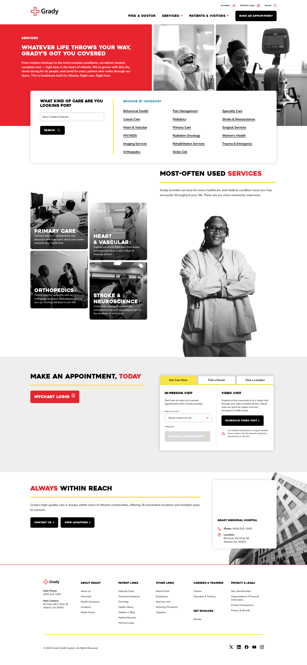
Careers (197, 591)
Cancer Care (131, 119)
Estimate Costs (126, 591)
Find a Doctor (142, 16)
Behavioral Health (135, 111)
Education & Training (204, 596)
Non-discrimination (241, 591)
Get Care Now (178, 380)
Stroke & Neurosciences (238, 119)
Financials (86, 596)
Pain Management (185, 111)
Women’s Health (234, 135)
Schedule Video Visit (241, 420)
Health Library (126, 607)
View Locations (76, 522)
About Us (86, 591)
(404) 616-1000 (52, 594)
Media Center (88, 612)
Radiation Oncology (186, 135)
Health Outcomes (90, 601)
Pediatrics (179, 119)
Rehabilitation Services (189, 144)
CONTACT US (43, 522)
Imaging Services (135, 144)
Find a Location (255, 380)
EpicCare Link (163, 601)
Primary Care (182, 127)
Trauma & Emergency (237, 144)
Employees (162, 596)
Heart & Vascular (135, 127)
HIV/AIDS (130, 135)
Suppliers (161, 612)
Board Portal (162, 591)
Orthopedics (131, 152)
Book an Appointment (256, 15)
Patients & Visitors (207, 16)
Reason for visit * (172, 411)
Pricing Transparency (242, 605)
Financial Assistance (129, 596)
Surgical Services (234, 127)
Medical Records (127, 617)
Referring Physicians (167, 607)
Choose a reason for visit (180, 417)
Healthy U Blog (126, 612)
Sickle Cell (180, 152)
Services (170, 16)
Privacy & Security (240, 610)
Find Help (123, 601)
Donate (197, 619)
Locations (86, 607)
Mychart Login (52, 396)
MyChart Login (126, 622)
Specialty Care (232, 111)
